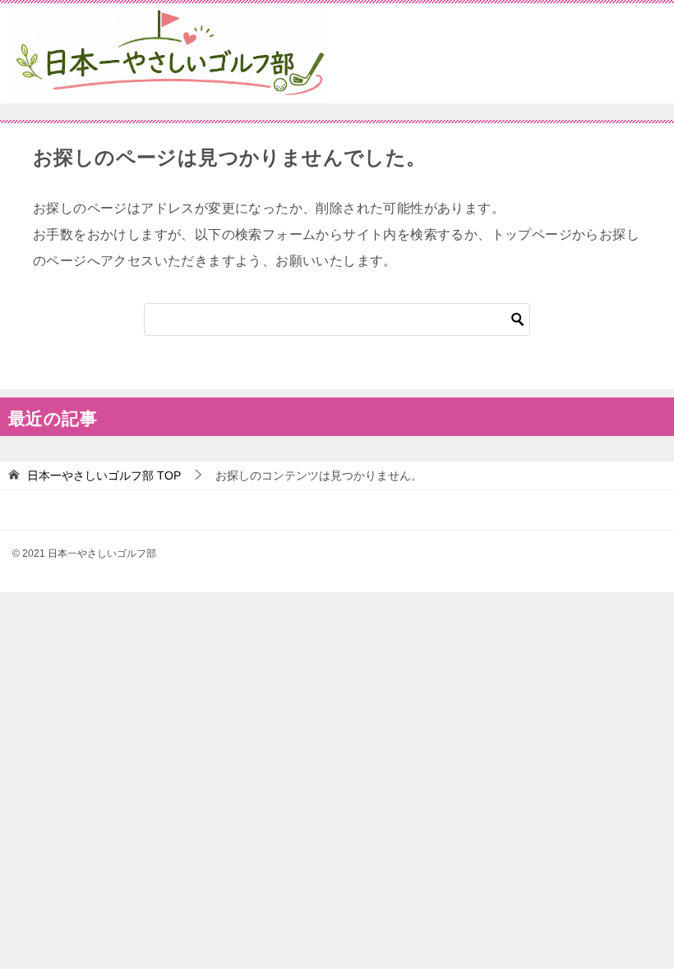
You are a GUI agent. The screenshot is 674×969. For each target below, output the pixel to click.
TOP (104, 475)
